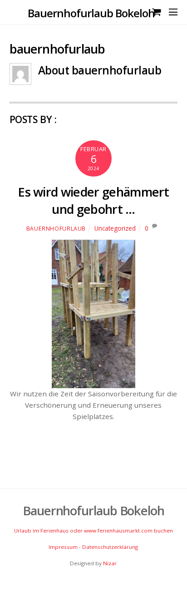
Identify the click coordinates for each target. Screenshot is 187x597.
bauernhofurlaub (56, 228)
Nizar (110, 563)
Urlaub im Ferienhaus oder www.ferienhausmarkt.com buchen (93, 530)
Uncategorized (115, 228)
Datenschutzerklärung (110, 546)
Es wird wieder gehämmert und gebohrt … (93, 200)
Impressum (63, 546)
